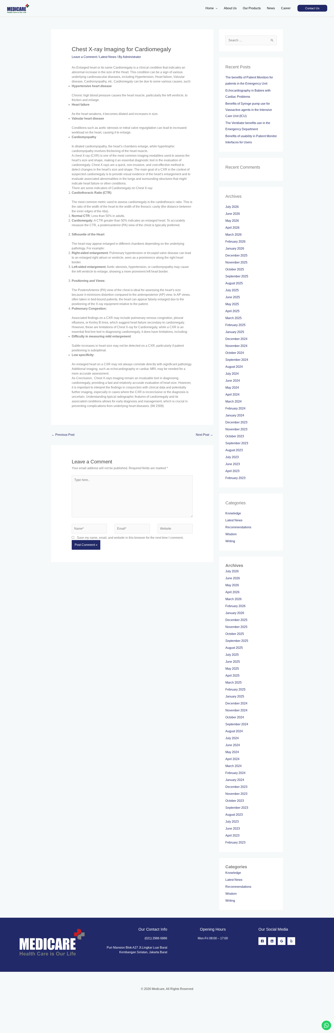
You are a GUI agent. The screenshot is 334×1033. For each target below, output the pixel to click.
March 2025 (233, 318)
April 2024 (232, 394)
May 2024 (232, 387)
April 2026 (232, 227)
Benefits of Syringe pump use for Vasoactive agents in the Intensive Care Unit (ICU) (248, 110)
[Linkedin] (272, 941)
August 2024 (234, 366)
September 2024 (236, 359)
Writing (230, 541)
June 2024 (232, 380)
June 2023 (232, 464)
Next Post (204, 434)
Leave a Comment (84, 57)
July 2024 (232, 373)
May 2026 (232, 220)
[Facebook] (262, 941)
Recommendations (238, 527)
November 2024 (236, 345)
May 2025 (232, 304)
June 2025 (232, 297)
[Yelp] (291, 941)
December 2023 (236, 422)
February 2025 (235, 325)
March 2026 (233, 234)
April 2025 (232, 311)
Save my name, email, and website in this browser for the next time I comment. (130, 537)
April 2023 (232, 471)
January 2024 (234, 415)
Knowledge (233, 513)
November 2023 (236, 429)
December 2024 (236, 339)
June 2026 (232, 213)
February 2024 (235, 408)
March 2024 (233, 401)
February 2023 (235, 478)
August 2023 (234, 450)
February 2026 (235, 241)
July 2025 (232, 290)
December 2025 (236, 255)
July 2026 (232, 206)
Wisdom (231, 534)
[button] (312, 8)
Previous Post (62, 434)
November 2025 (236, 262)
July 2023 (232, 457)
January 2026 (234, 248)
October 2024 (234, 352)
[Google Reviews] (281, 941)
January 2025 (234, 332)
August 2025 (234, 283)
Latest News (107, 57)
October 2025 (234, 269)
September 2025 (236, 276)
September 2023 (236, 443)
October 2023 (234, 436)
